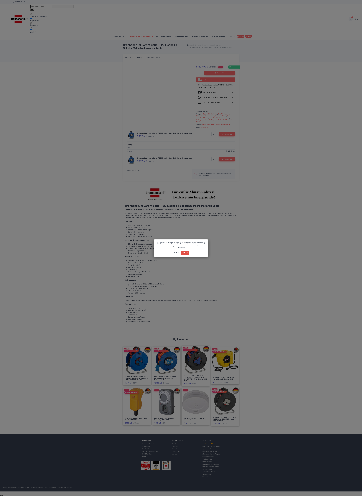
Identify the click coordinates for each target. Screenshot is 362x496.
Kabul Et (185, 253)
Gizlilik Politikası (181, 247)
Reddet (176, 253)
